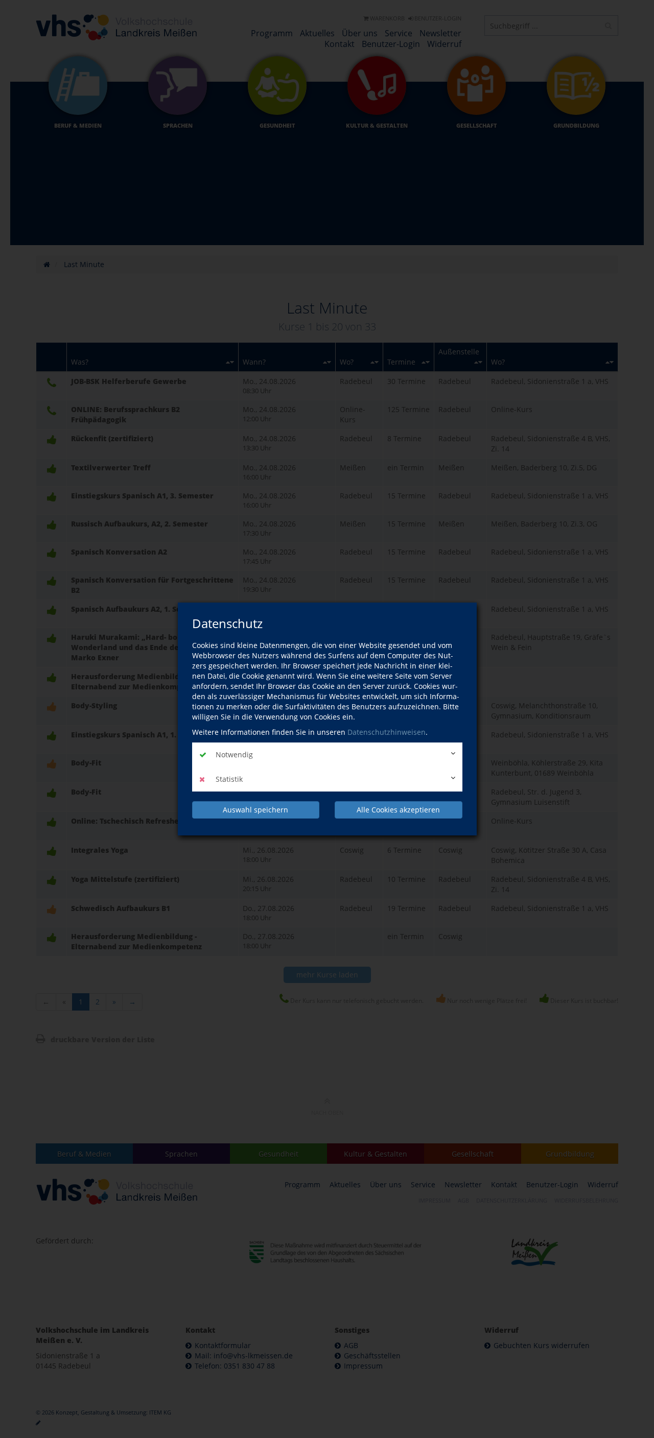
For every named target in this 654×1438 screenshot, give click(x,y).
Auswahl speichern (255, 809)
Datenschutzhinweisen (386, 732)
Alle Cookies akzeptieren (398, 809)
